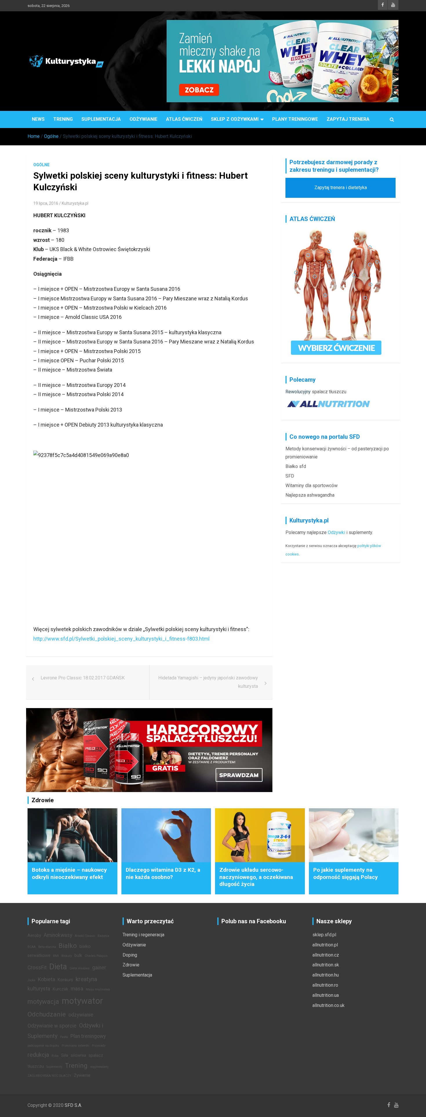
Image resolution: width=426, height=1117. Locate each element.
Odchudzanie (47, 1014)
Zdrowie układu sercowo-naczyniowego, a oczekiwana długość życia (256, 876)
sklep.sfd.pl (324, 934)
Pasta (64, 1037)
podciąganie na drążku (43, 1045)
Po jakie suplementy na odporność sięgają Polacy (345, 873)
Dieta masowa (80, 968)
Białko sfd (295, 466)
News (38, 119)
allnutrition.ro (325, 985)
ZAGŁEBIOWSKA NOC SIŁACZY (49, 1076)
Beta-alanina (47, 947)
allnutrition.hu (325, 975)
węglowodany (99, 1067)
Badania (103, 936)
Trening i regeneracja (143, 934)
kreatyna (86, 979)
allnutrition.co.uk (328, 1005)
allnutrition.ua (325, 995)
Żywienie (82, 1075)
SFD (289, 476)
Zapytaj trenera (348, 119)
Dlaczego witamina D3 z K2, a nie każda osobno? (163, 873)
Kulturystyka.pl (75, 203)
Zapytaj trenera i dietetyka (340, 187)
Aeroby (34, 935)
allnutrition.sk (325, 965)
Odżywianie (143, 119)
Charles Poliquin (96, 956)
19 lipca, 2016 (45, 203)
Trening (63, 119)
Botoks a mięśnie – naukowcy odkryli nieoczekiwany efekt (69, 873)
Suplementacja (101, 119)
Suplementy (54, 1067)
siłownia (78, 1055)
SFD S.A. (73, 1105)
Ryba (55, 1056)
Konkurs (65, 979)
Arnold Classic (85, 936)
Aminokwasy (58, 935)
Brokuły (66, 956)
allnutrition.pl (325, 945)
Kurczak (60, 989)
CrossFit (37, 967)
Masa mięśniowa (98, 989)
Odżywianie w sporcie (52, 1026)
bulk (78, 955)
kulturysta (39, 989)
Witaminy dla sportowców (311, 485)
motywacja (43, 1001)
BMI (56, 956)
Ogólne (41, 164)
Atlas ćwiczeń (184, 119)
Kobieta (46, 979)
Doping (130, 955)
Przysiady (98, 1045)
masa (77, 989)
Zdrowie (131, 965)
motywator (82, 1001)
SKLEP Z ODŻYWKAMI (234, 119)
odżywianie (80, 1015)
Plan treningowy (88, 1036)
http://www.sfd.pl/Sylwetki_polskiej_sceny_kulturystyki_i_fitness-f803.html (121, 639)
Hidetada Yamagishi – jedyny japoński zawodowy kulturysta (208, 682)
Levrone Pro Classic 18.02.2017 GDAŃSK (83, 678)
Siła (64, 1055)
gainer (99, 967)
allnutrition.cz (325, 955)
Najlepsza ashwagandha (309, 495)
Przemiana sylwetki (75, 1045)
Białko (68, 945)
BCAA (32, 947)
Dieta (58, 966)
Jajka (31, 980)
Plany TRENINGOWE (295, 119)
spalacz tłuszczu (329, 391)
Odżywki (336, 532)
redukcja (38, 1054)
